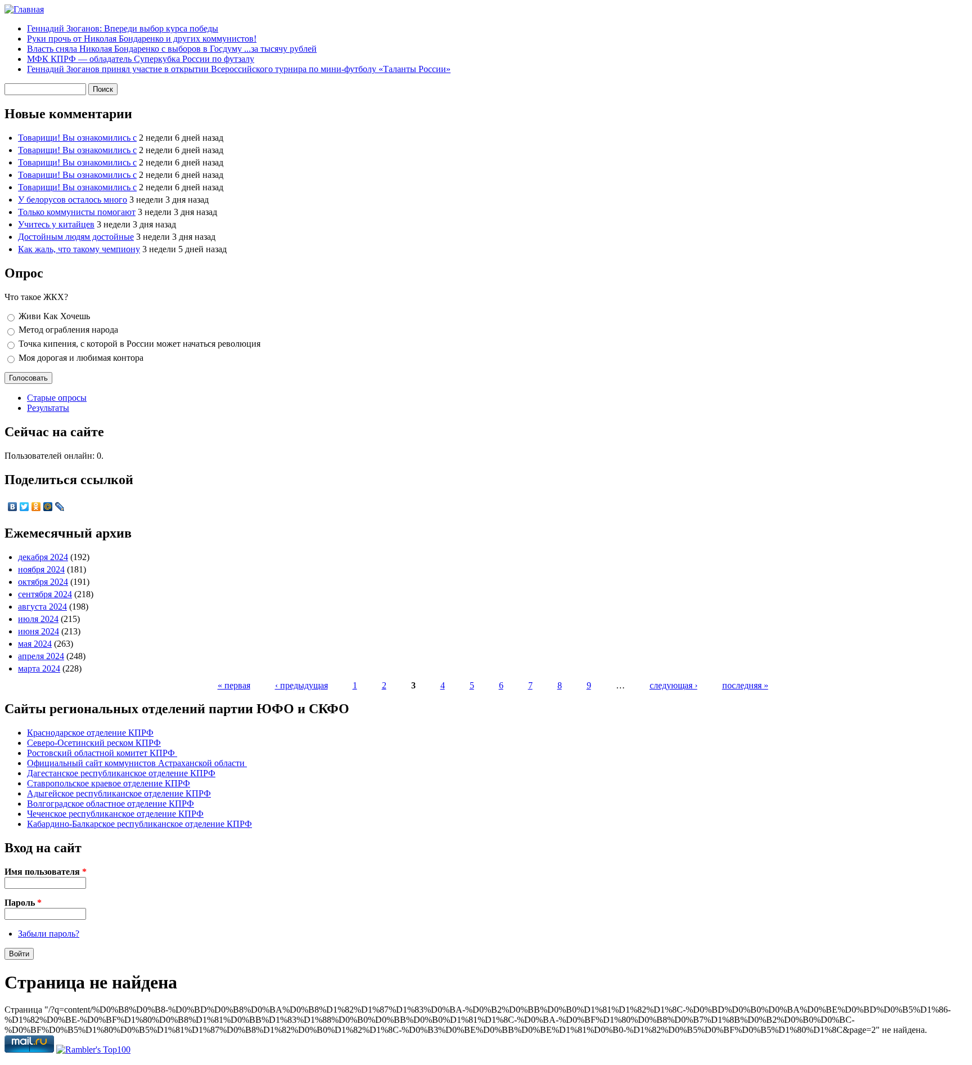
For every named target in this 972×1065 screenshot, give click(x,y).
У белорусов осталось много (72, 199)
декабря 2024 (43, 557)
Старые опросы (57, 397)
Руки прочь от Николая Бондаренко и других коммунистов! (141, 38)
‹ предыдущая (301, 685)
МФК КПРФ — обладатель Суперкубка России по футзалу (140, 59)
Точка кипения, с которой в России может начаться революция (139, 343)
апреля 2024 (41, 656)
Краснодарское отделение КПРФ (90, 732)
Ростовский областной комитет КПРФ (102, 753)
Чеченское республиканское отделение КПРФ (115, 813)
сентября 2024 (45, 594)
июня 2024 (38, 631)
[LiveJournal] (60, 506)
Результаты (48, 408)
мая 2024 (35, 643)
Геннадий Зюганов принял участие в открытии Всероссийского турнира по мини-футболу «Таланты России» (239, 69)
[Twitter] (24, 506)
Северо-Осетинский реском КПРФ (94, 743)
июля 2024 (38, 619)
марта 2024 (39, 668)
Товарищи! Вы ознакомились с (77, 137)
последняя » (745, 685)
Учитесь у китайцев (56, 224)
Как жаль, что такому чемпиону (79, 249)
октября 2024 (43, 582)
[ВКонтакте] (13, 506)
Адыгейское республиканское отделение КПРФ (119, 793)
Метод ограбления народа (68, 329)
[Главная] (24, 9)
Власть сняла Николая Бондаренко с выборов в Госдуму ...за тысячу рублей (172, 48)
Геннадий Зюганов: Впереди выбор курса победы (122, 28)
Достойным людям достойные (76, 236)
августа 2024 (42, 606)
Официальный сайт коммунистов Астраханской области (137, 763)
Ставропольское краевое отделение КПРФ (108, 783)
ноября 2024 (41, 569)
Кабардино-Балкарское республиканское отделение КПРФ (139, 824)
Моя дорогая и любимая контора (81, 358)
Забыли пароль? (48, 933)
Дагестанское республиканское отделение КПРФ (121, 773)
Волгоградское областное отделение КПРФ (110, 803)
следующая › (674, 685)
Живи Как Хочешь (54, 316)
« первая (234, 685)
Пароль (23, 902)
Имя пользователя (45, 871)
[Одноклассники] (36, 506)
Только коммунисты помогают (77, 212)
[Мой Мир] (48, 506)
